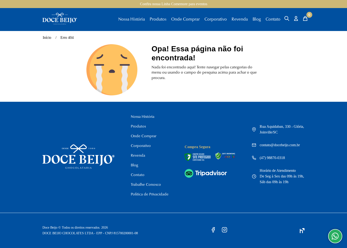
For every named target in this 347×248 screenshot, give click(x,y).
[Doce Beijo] (59, 24)
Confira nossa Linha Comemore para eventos (173, 4)
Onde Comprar (185, 20)
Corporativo (215, 20)
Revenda (240, 20)
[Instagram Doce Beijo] (224, 230)
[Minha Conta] (296, 18)
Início (47, 37)
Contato (273, 20)
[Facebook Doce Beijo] (213, 230)
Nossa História (131, 20)
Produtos (158, 20)
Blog (257, 20)
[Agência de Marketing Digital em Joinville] (302, 230)
